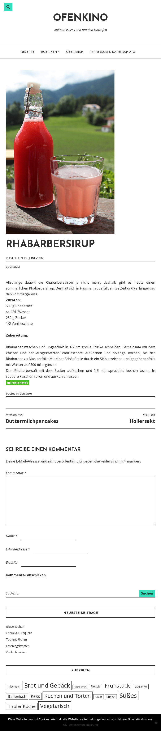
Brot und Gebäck (47, 685)
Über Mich (74, 51)
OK (65, 724)
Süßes (128, 695)
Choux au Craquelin (19, 633)
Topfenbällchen (16, 639)
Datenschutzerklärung (83, 724)
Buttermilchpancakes (32, 418)
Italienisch (17, 696)
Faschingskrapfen (18, 646)
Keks (35, 696)
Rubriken (49, 51)
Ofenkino (80, 18)
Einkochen (80, 686)
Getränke (25, 394)
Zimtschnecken (16, 652)
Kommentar (16, 473)
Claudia (15, 267)
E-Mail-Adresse (18, 549)
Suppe (110, 697)
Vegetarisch (54, 706)
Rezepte (28, 51)
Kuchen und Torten (67, 695)
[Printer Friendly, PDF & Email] (17, 382)
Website (11, 562)
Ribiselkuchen (15, 627)
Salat (98, 697)
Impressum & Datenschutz (112, 51)
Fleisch (95, 686)
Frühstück (117, 685)
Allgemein (13, 686)
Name (11, 536)
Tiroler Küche (22, 706)
